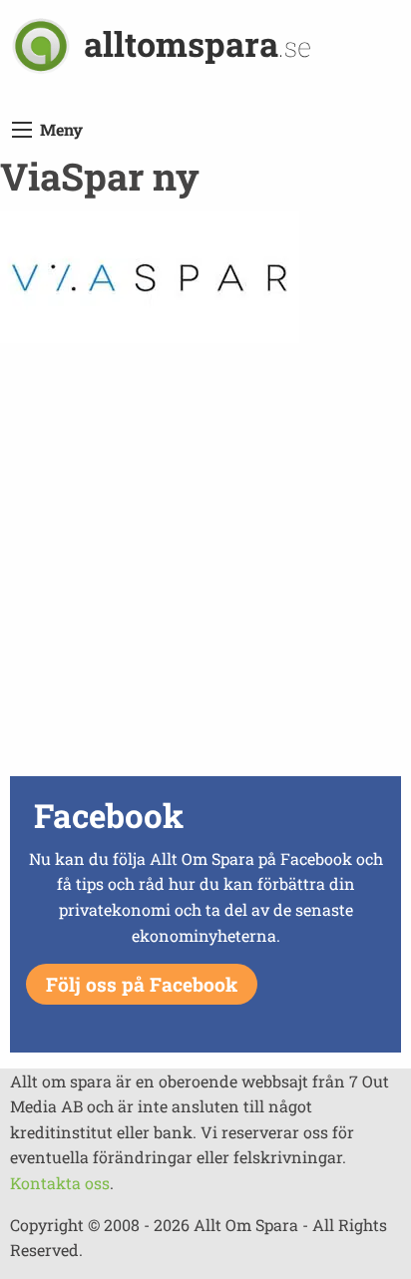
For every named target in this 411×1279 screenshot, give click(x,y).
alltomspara (197, 43)
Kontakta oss (60, 1182)
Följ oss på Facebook (141, 984)
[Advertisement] (205, 564)
